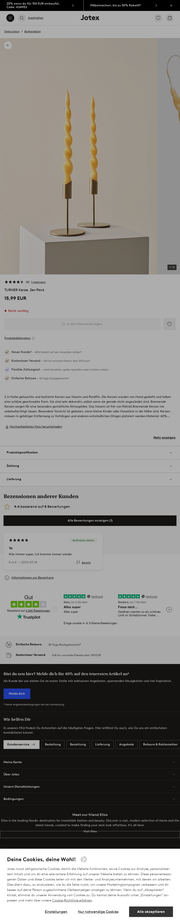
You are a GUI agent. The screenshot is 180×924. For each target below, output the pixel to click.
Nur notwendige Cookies (98, 912)
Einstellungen (56, 912)
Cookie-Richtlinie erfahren (72, 900)
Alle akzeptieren (151, 912)
